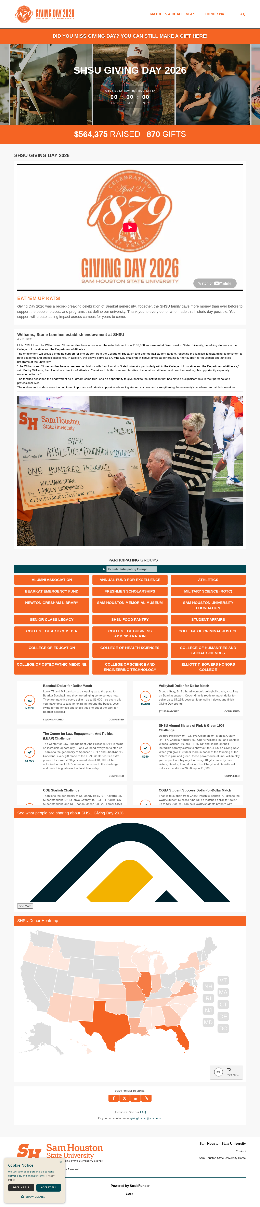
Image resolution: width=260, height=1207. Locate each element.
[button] (146, 1098)
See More (25, 906)
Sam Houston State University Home (222, 1157)
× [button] (60, 1162)
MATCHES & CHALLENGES (173, 14)
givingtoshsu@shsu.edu (145, 1118)
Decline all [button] (21, 1187)
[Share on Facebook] (113, 1098)
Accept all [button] (48, 1187)
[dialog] (34, 1180)
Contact (241, 1151)
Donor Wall (217, 14)
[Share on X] (124, 1098)
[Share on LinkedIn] (135, 1098)
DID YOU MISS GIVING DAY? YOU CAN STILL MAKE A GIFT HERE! (130, 36)
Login (129, 1193)
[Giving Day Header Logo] (44, 14)
